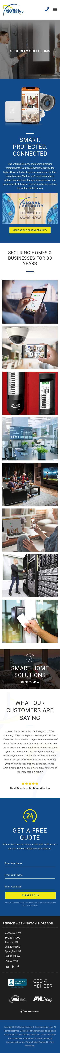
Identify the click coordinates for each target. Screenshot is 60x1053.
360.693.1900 (12, 937)
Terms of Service (27, 905)
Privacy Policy (47, 902)
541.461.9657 (12, 956)
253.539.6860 (12, 946)
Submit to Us (30, 895)
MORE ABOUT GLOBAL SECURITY (30, 230)
